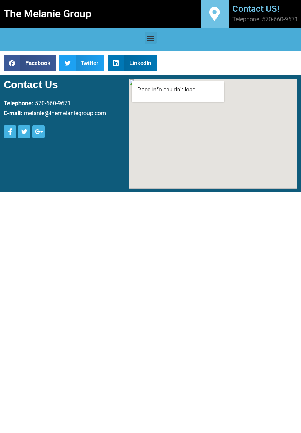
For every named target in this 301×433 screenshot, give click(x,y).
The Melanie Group (47, 14)
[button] (151, 38)
